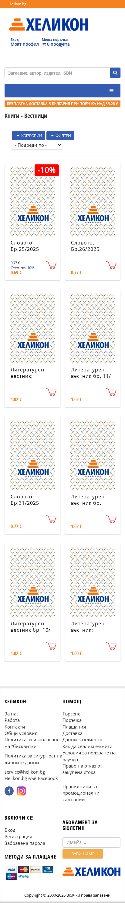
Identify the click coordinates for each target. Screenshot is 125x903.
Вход (10, 830)
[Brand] (49, 18)
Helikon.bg (17, 3)
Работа (12, 720)
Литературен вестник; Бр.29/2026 (88, 630)
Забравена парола (25, 843)
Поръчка (72, 720)
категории (31, 135)
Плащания (74, 727)
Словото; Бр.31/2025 (25, 499)
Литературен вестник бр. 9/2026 (88, 503)
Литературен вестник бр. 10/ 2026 (31, 630)
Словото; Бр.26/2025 (85, 245)
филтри (63, 135)
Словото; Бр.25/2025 (25, 245)
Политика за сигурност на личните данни (33, 759)
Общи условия (21, 733)
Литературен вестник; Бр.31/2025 (27, 376)
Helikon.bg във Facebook (31, 778)
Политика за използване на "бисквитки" (32, 743)
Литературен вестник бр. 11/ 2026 (91, 376)
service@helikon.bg (25, 772)
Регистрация (18, 837)
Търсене (71, 714)
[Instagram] (21, 791)
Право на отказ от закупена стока (82, 769)
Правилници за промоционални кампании (81, 793)
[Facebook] (9, 791)
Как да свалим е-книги (87, 746)
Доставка (72, 733)
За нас (12, 714)
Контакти (15, 727)
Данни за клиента (82, 740)
